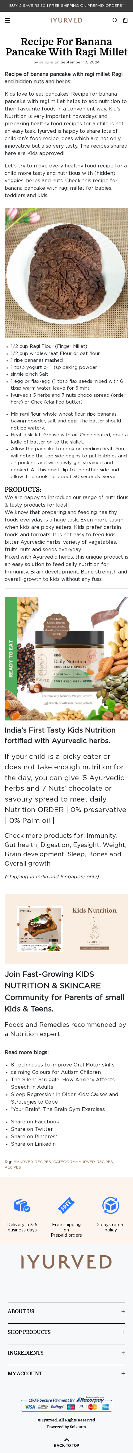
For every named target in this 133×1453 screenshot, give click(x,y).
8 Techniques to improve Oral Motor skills (62, 1065)
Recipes (13, 1167)
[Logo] (66, 20)
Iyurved (47, 131)
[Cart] (124, 20)
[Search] (115, 20)
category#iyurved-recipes (83, 1162)
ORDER (50, 810)
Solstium (78, 1427)
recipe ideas (58, 138)
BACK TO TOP (66, 1445)
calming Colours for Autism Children (56, 1072)
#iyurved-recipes (32, 1162)
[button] (66, 273)
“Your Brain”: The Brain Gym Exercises (58, 1109)
